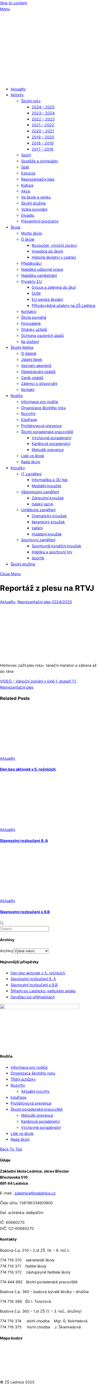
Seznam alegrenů (36, 365)
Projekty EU (31, 281)
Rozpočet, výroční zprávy (54, 245)
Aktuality (18, 89)
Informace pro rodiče (39, 401)
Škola (15, 227)
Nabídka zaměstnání (39, 275)
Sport (26, 155)
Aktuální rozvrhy (35, 1091)
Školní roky (31, 101)
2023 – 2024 (43, 113)
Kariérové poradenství (51, 443)
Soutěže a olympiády (39, 161)
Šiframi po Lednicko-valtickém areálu (43, 991)
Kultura (27, 185)
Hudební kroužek (47, 534)
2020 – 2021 (43, 131)
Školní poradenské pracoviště (47, 431)
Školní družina (33, 203)
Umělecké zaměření (38, 509)
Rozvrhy (28, 413)
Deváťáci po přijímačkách (33, 997)
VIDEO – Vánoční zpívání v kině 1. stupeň (35, 681)
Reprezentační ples (37, 179)
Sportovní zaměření (38, 540)
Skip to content (13, 3)
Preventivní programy (40, 221)
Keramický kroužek (48, 522)
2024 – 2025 (43, 107)
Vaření (37, 528)
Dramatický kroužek (49, 516)
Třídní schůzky (23, 1079)
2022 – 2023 (43, 119)
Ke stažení (30, 341)
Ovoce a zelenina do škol (54, 287)
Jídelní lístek (31, 359)
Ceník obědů (32, 377)
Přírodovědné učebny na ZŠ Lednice (63, 305)
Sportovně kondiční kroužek (56, 546)
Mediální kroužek (47, 485)
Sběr (25, 167)
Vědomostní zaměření (40, 492)
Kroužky (18, 468)
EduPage (29, 419)
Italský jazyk (42, 504)
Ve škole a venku (36, 197)
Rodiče (17, 395)
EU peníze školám (47, 299)
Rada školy (30, 461)
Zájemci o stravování (39, 383)
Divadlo (27, 215)
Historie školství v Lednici (54, 257)
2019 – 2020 (43, 137)
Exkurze (28, 173)
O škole (27, 239)
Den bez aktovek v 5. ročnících (28, 769)
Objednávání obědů (38, 371)
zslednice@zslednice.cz (35, 1193)
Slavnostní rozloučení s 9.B (25, 911)
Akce (25, 191)
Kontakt (28, 389)
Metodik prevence (48, 449)
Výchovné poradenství (51, 437)
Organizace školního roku (43, 407)
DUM (36, 293)
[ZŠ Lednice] (49, 79)
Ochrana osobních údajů (42, 335)
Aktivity (17, 95)
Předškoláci (31, 263)
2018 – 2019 (43, 143)
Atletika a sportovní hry (52, 552)
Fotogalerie (31, 323)
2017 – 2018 (42, 149)
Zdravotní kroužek (48, 498)
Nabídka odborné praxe (42, 269)
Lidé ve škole (32, 455)
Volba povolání (34, 209)
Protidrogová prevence (41, 425)
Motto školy (31, 233)
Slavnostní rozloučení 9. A (24, 840)
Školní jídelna (22, 347)
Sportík (38, 558)
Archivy (6, 950)
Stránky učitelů (34, 329)
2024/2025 (62, 601)
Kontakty (29, 311)
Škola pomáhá (33, 317)
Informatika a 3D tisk (50, 479)
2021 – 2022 (43, 125)
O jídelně (28, 353)
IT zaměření (31, 474)
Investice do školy (47, 251)
